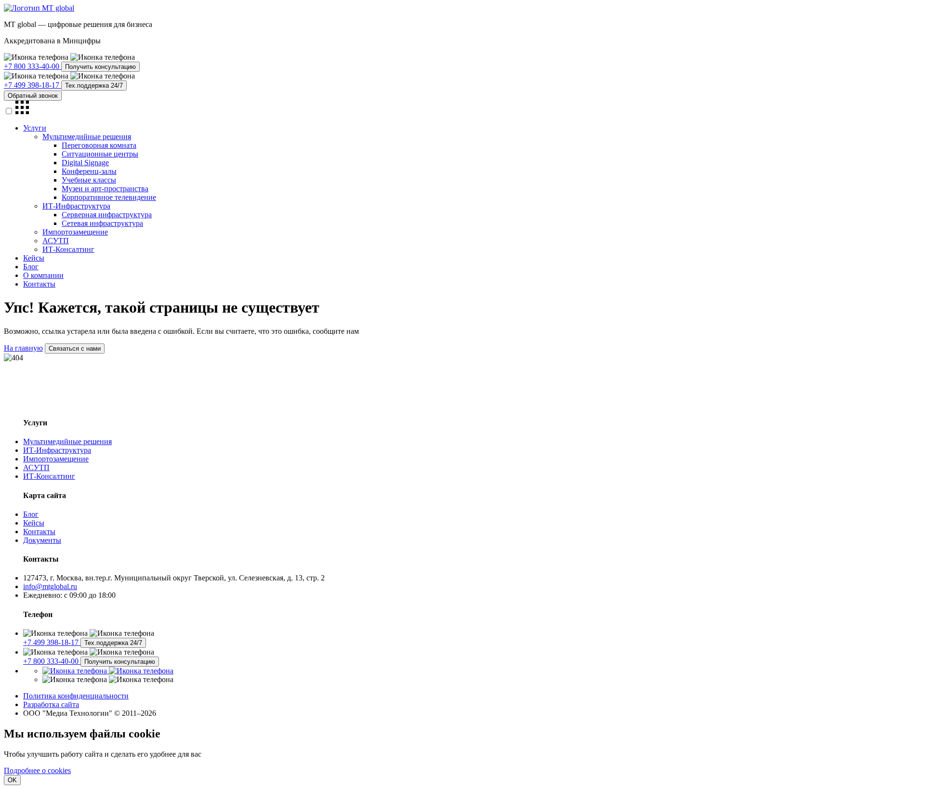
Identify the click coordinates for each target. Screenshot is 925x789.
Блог (31, 267)
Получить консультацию (100, 66)
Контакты (39, 284)
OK (12, 780)
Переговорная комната (99, 145)
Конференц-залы (89, 171)
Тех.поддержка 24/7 (94, 85)
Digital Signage (85, 162)
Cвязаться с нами (75, 348)
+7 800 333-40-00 (32, 66)
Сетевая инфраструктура (102, 223)
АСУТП (55, 241)
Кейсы (33, 258)
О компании (43, 275)
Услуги (34, 128)
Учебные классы (89, 180)
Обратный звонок (33, 95)
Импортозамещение (75, 232)
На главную (23, 348)
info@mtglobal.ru (50, 586)
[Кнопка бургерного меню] (22, 111)
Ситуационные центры (100, 154)
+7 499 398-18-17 (32, 85)
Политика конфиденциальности (76, 696)
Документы (42, 540)
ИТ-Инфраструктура (76, 206)
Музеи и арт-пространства (105, 188)
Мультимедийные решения (86, 136)
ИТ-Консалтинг (68, 249)
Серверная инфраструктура (107, 214)
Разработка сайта (51, 704)
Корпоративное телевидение (109, 197)
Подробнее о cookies (37, 770)
